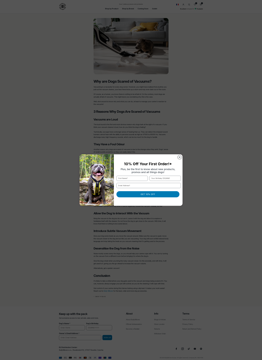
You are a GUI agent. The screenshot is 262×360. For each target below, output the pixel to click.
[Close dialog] (180, 157)
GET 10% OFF (148, 194)
